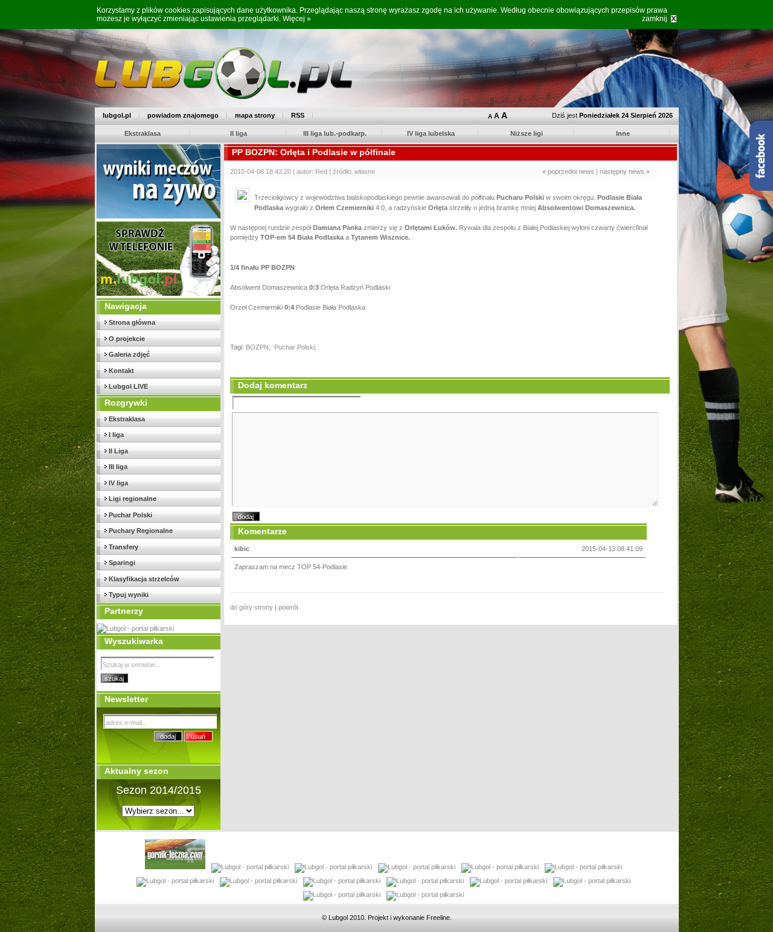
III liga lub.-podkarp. (335, 133)
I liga (116, 434)
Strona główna (132, 322)
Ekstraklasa (142, 133)
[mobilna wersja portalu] (159, 293)
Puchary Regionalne (141, 530)
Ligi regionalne (132, 498)
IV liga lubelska (431, 133)
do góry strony (251, 607)
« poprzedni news (568, 171)
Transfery (123, 547)
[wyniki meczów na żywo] (159, 216)
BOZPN (257, 347)
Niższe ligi (526, 133)
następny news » (625, 171)
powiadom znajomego (183, 115)
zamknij (654, 18)
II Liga (118, 451)
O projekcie (127, 338)
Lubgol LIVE (128, 386)
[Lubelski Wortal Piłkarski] (223, 96)
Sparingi (122, 562)
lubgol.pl (117, 115)
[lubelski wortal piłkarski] (138, 628)
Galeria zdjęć (129, 354)
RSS (297, 115)
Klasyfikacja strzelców (144, 578)
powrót (288, 607)
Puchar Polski (130, 515)
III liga (118, 466)
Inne (623, 133)
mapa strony (255, 115)
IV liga (118, 483)
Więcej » (297, 18)
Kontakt (121, 370)
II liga (238, 133)
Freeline (438, 917)
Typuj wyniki (129, 594)
